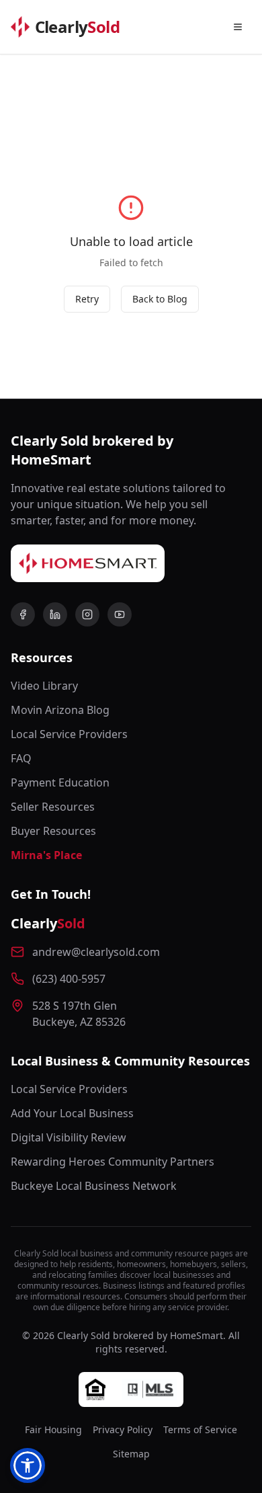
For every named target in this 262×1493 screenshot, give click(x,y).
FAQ (21, 758)
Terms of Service (200, 1429)
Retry (87, 298)
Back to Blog (159, 298)
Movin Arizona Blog (60, 709)
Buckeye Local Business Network (94, 1185)
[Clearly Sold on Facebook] (23, 614)
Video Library (44, 685)
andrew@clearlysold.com (96, 951)
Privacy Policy (122, 1429)
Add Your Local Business (72, 1113)
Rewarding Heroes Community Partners (112, 1161)
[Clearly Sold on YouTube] (119, 614)
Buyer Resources (53, 830)
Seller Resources (53, 806)
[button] (27, 1465)
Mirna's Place (46, 855)
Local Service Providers (69, 734)
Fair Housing (53, 1429)
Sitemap (131, 1453)
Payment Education (60, 782)
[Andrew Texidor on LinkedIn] (55, 614)
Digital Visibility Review (68, 1137)
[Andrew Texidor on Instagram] (87, 614)
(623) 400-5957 (68, 978)
